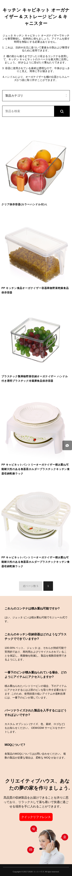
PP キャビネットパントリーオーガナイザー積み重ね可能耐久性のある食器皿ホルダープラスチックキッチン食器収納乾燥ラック (35, 469)
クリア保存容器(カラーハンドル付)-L (24, 204)
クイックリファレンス (36, 817)
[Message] (67, 445)
